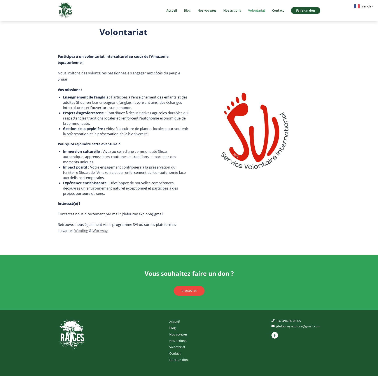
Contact (278, 10)
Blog (187, 10)
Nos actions (232, 10)
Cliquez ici (189, 291)
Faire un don (305, 10)
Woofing (81, 230)
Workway (100, 230)
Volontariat (256, 10)
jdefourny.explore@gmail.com (297, 326)
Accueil (171, 10)
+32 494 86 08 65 (288, 321)
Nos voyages (207, 10)
